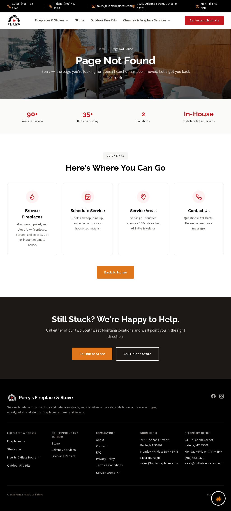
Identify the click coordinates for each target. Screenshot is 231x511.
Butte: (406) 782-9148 (23, 6)
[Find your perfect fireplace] (218, 498)
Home (102, 49)
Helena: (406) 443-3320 (65, 6)
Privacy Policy (105, 459)
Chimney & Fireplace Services (144, 20)
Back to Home (115, 272)
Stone (79, 20)
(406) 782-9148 (150, 458)
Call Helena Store (137, 353)
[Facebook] (213, 396)
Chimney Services (64, 450)
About (100, 440)
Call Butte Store (92, 353)
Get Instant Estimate (204, 20)
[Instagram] (221, 396)
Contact (101, 446)
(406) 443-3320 (194, 458)
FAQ (99, 452)
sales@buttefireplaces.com (114, 6)
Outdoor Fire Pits (103, 20)
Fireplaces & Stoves (49, 20)
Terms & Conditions (109, 465)
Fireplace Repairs (63, 456)
